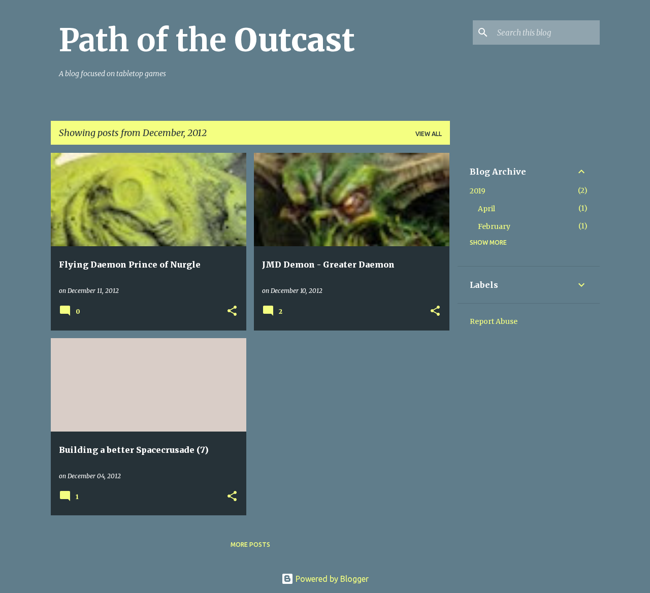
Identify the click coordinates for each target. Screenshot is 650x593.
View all (428, 133)
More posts (250, 544)
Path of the (207, 40)
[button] (232, 311)
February (494, 226)
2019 (477, 190)
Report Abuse (493, 321)
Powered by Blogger (331, 578)
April (486, 208)
